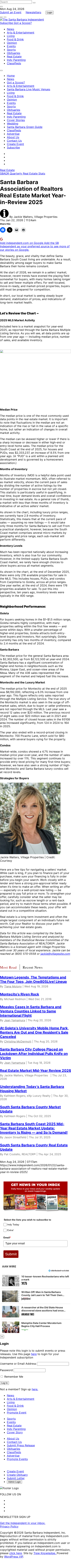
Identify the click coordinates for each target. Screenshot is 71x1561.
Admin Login (14, 1482)
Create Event (15, 144)
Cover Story (15, 1432)
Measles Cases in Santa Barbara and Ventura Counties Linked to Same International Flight (30, 1011)
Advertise (13, 133)
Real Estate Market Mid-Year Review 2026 (35, 1070)
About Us (13, 137)
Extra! (10, 1230)
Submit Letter (16, 1478)
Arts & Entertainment (20, 32)
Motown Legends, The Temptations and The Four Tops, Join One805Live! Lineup (33, 979)
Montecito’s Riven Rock (19, 994)
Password (6, 1370)
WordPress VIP (13, 1556)
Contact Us (14, 140)
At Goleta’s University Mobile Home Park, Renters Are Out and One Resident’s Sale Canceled (34, 1032)
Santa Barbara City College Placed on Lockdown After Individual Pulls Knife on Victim (34, 1053)
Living (11, 36)
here (34, 1354)
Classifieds (14, 63)
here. (35, 1389)
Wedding (12, 123)
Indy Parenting (16, 60)
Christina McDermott (17, 1041)
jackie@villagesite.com (55, 953)
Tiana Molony (13, 986)
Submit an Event (10, 12)
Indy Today (13, 1224)
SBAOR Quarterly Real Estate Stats (22, 173)
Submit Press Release (21, 1445)
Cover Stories (16, 120)
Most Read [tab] (8, 967)
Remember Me (13, 1376)
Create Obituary (17, 1474)
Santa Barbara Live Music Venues (28, 89)
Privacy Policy (9, 1526)
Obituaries (13, 53)
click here (15, 1553)
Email (7, 1237)
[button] (35, 1280)
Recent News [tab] (33, 967)
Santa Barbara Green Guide (24, 127)
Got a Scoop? (23, 23)
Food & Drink (15, 39)
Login (49, 12)
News (10, 29)
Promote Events (17, 1459)
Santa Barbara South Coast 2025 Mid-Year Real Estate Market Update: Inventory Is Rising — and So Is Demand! (34, 1128)
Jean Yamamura (14, 1020)
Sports (11, 49)
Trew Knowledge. (45, 1553)
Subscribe (7, 23)
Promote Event (16, 1412)
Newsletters (33, 12)
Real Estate (14, 56)
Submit (11, 1254)
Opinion (12, 42)
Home (11, 75)
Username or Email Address (18, 1363)
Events (11, 46)
